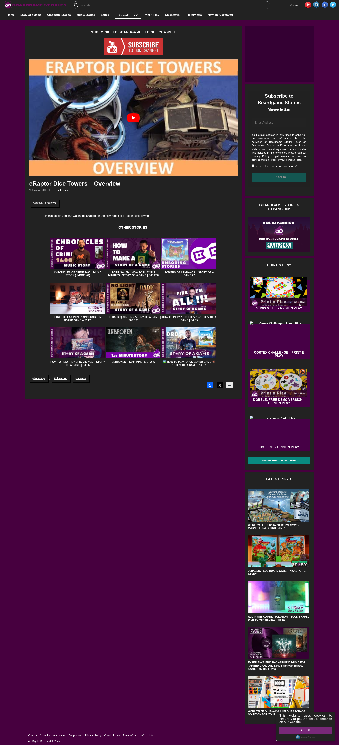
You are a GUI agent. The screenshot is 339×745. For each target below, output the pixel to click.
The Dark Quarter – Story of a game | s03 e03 (133, 319)
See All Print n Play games (279, 460)
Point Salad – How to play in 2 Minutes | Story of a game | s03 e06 (133, 274)
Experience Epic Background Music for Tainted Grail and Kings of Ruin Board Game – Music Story (276, 665)
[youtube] (308, 4)
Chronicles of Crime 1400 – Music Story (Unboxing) (77, 274)
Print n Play (151, 14)
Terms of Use (130, 735)
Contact (294, 4)
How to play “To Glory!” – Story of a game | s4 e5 (189, 319)
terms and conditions (283, 166)
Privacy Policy (260, 156)
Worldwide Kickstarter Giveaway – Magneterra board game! (273, 527)
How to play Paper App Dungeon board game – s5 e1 (77, 319)
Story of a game (30, 14)
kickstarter (60, 378)
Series (105, 14)
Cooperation (75, 735)
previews (80, 378)
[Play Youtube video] (133, 117)
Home (11, 14)
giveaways (38, 378)
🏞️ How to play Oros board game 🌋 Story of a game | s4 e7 (189, 363)
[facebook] (325, 4)
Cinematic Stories (59, 14)
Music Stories (86, 14)
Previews (50, 202)
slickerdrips (62, 190)
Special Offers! (128, 14)
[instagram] (316, 4)
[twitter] (333, 4)
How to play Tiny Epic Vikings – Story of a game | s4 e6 (77, 363)
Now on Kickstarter (220, 14)
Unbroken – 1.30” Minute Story (133, 361)
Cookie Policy (112, 735)
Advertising (59, 735)
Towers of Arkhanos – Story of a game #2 (189, 274)
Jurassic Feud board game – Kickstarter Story (277, 572)
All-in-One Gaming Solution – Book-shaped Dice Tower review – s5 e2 (278, 618)
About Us (45, 735)
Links (151, 735)
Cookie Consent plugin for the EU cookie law (305, 737)
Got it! (305, 730)
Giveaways (172, 14)
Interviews (195, 14)
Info (143, 735)
